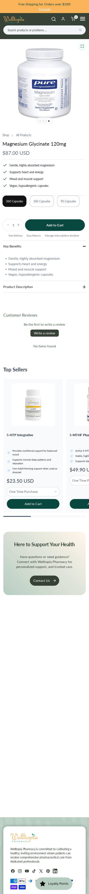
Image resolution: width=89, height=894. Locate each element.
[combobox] (44, 30)
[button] (82, 46)
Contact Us (41, 580)
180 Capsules (41, 201)
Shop (5, 135)
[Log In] (63, 18)
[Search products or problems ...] (80, 30)
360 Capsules (14, 201)
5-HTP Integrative (20, 435)
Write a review (44, 333)
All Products (23, 135)
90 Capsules (68, 201)
